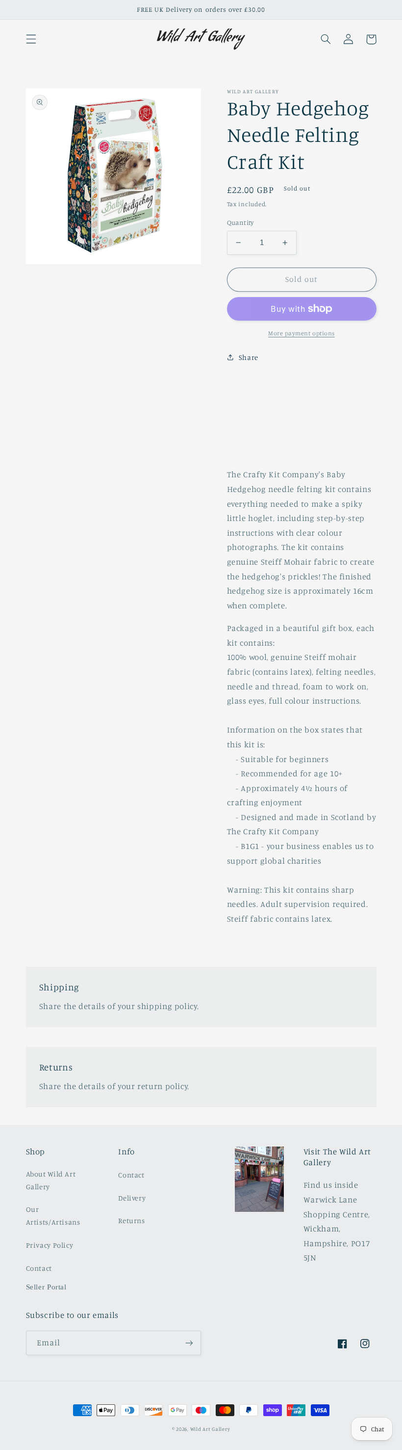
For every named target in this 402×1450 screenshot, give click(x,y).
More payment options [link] (301, 333)
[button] (31, 39)
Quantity (240, 222)
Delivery (132, 1198)
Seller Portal (46, 1287)
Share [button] (248, 357)
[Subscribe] (189, 1343)
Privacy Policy (50, 1245)
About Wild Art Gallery (51, 1180)
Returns (131, 1220)
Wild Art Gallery (210, 1429)
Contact (39, 1268)
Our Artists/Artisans (53, 1215)
